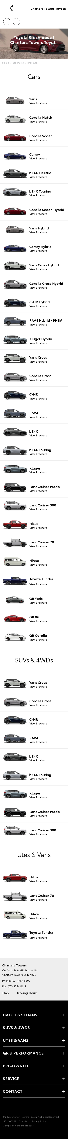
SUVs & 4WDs (16, 1027)
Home (5, 62)
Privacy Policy (39, 1121)
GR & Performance (23, 1052)
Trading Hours (27, 992)
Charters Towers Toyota (48, 8)
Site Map (24, 1121)
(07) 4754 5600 (21, 980)
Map (5, 992)
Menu (63, 20)
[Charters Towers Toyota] (8, 8)
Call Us (7, 20)
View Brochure (38, 103)
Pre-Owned (15, 1065)
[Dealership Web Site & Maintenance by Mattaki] (10, 1133)
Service (11, 1078)
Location (16, 20)
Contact (12, 1091)
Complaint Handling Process (18, 1125)
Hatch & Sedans (20, 1014)
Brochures (18, 62)
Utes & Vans (16, 1040)
